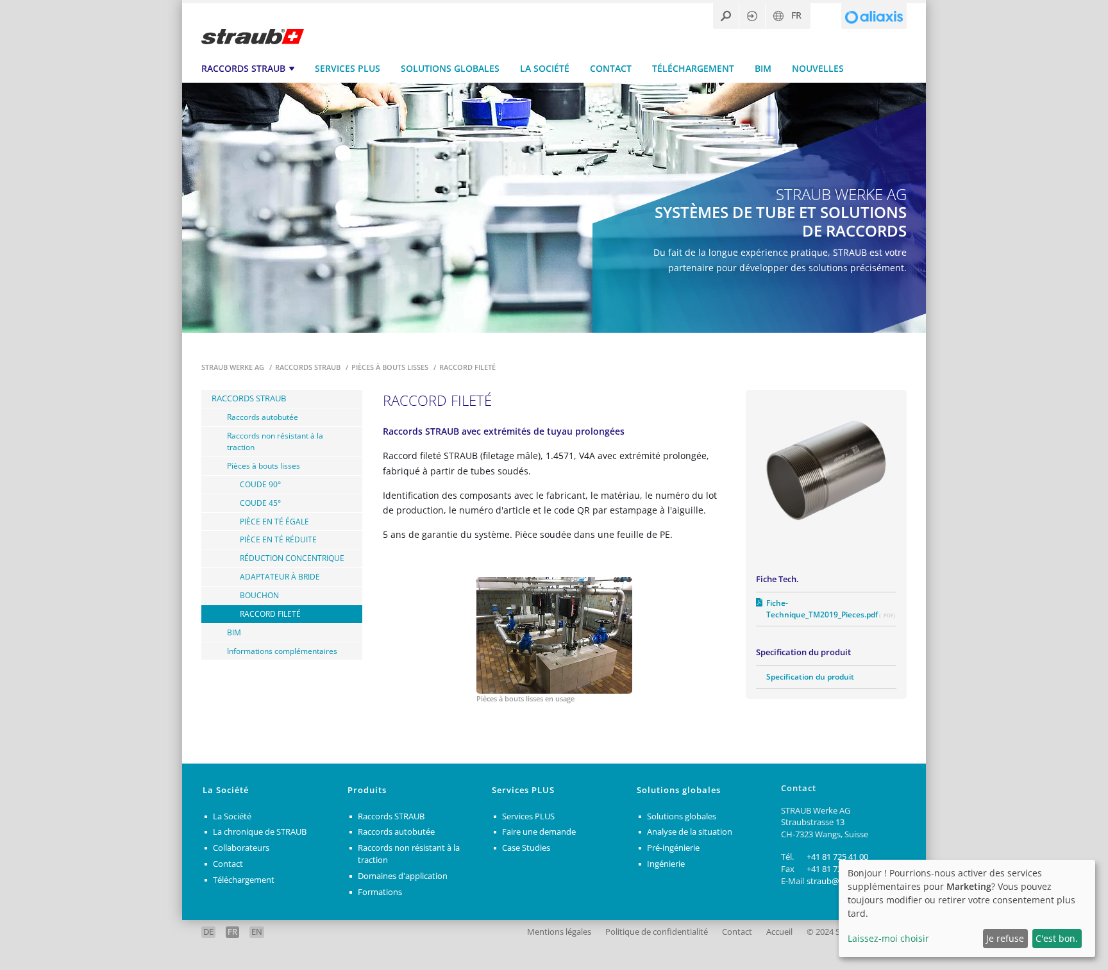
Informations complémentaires (282, 651)
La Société (544, 68)
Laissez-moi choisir (888, 938)
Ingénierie (666, 863)
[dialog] (967, 908)
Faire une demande (539, 831)
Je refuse (1005, 938)
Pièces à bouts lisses (390, 367)
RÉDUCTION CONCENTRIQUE (292, 558)
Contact (611, 68)
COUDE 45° (260, 503)
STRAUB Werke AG (233, 367)
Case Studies (526, 847)
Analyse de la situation (689, 831)
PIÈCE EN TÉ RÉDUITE (278, 539)
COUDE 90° (260, 484)
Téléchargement (693, 68)
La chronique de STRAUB (259, 831)
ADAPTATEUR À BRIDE (280, 576)
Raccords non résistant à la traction (275, 441)
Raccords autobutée (262, 417)
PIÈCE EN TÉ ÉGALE (274, 521)
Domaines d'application (403, 876)
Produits (367, 790)
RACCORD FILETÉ (270, 613)
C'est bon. (1057, 938)
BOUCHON (259, 595)
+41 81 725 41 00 (837, 856)
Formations (380, 892)
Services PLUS (347, 68)
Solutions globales (450, 68)
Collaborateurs (241, 847)
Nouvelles (818, 68)
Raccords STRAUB (243, 68)
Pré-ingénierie (673, 847)
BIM (763, 68)
